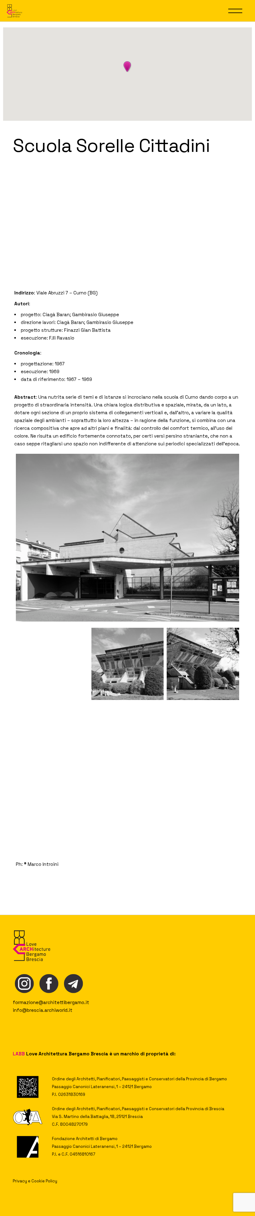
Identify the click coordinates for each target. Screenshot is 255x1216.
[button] (127, 67)
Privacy (20, 1181)
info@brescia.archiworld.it (42, 1010)
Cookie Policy (44, 1181)
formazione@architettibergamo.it (51, 1002)
